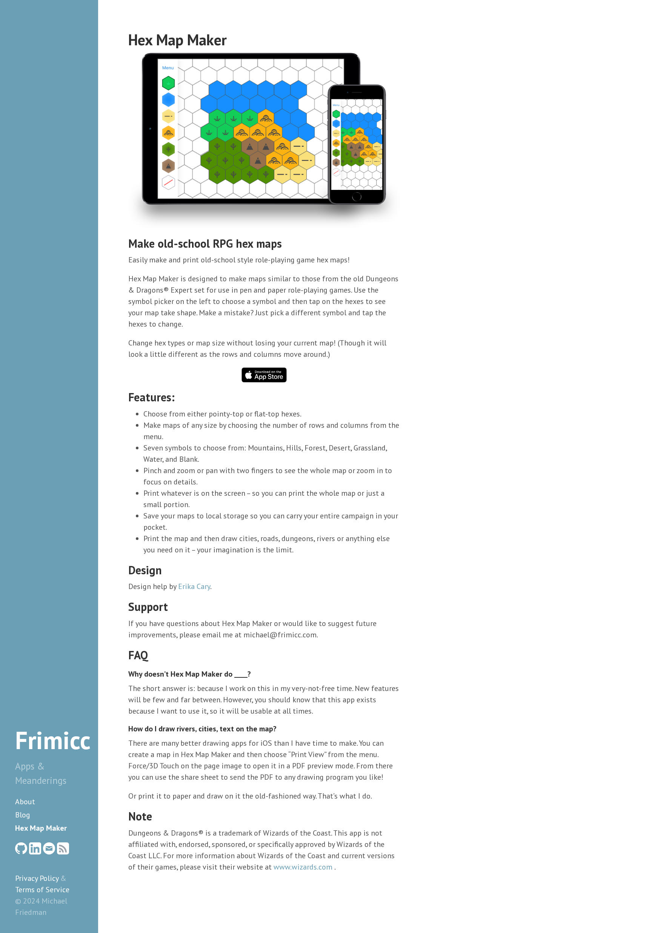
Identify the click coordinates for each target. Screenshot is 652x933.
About (25, 802)
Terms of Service (42, 889)
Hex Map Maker (41, 828)
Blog (22, 815)
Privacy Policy (36, 878)
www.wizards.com (303, 867)
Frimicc (53, 740)
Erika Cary (194, 586)
